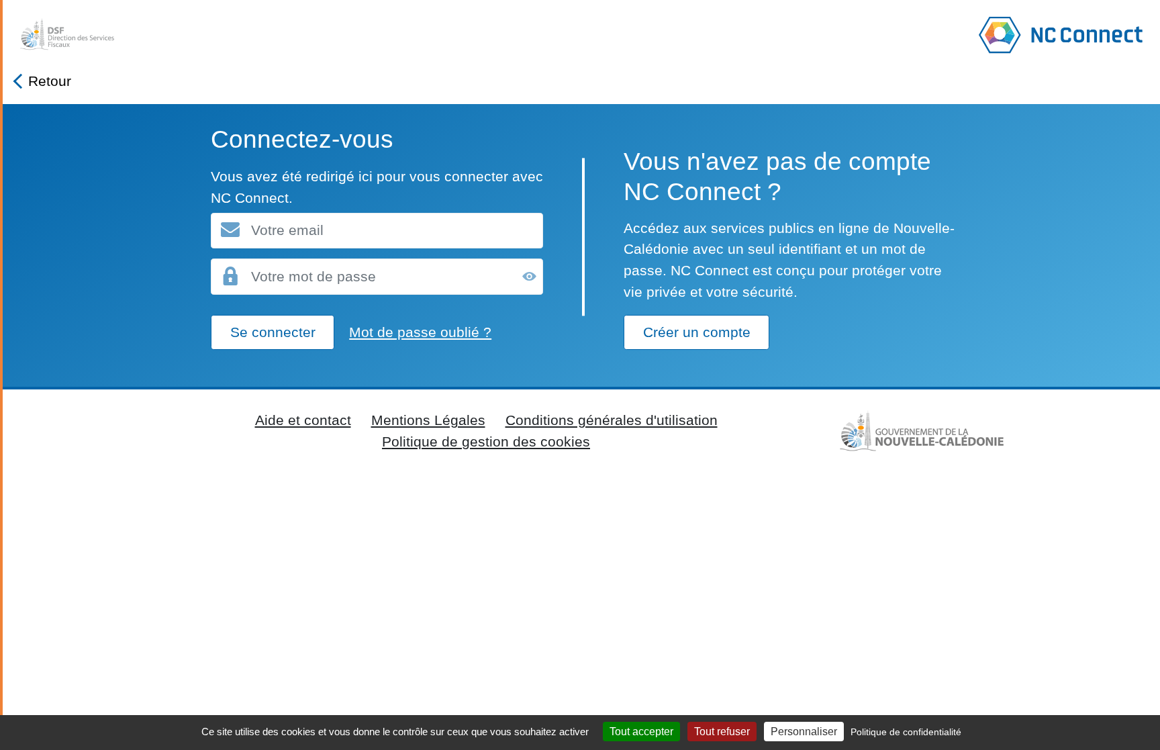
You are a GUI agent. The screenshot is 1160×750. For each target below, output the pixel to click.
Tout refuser (722, 731)
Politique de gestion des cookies (486, 441)
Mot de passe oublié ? (420, 332)
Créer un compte (697, 332)
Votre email (287, 230)
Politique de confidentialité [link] (906, 731)
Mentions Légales (428, 420)
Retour (49, 81)
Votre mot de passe (313, 276)
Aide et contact (303, 420)
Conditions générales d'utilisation (611, 420)
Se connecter (273, 332)
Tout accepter (641, 731)
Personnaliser (804, 731)
